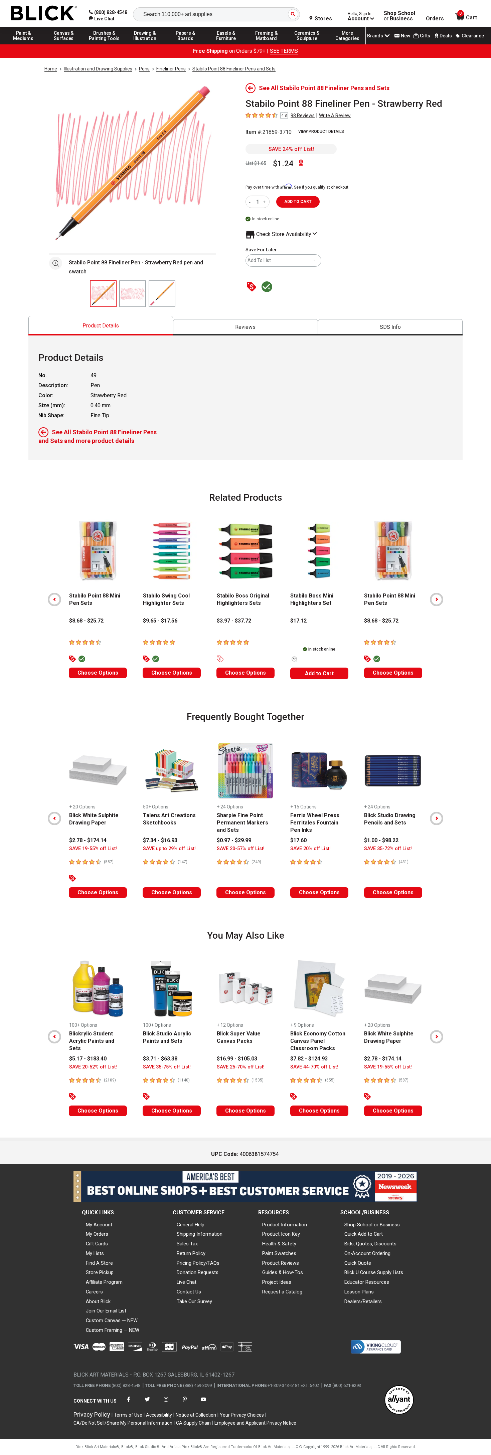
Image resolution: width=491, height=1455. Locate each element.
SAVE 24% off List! (291, 149)
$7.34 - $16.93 (160, 840)
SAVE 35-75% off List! (167, 1067)
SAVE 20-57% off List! (241, 849)
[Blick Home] (44, 13)
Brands (375, 35)
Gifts (425, 35)
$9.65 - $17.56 (160, 621)
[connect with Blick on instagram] (166, 1403)
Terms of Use (128, 1415)
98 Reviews (303, 115)
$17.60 (298, 840)
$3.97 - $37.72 (234, 621)
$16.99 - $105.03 (237, 1058)
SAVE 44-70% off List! (314, 1067)
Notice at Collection (196, 1415)
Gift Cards (97, 1244)
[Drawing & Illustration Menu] (145, 44)
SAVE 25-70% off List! (241, 1067)
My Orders (97, 1234)
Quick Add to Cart (363, 1234)
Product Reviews (280, 1263)
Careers (94, 1292)
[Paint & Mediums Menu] (23, 44)
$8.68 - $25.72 (86, 621)
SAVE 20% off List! (310, 849)
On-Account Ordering (367, 1253)
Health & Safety (279, 1244)
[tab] (100, 325)
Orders (435, 18)
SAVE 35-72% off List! (388, 849)
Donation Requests (197, 1272)
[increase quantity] (265, 201)
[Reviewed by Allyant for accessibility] (399, 1400)
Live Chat (186, 1282)
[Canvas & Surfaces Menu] (64, 44)
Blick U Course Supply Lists (373, 1272)
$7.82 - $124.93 (309, 1058)
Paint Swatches (279, 1253)
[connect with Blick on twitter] (147, 1403)
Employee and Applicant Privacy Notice (255, 1423)
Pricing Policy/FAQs (198, 1263)
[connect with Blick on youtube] (203, 1403)
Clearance (473, 35)
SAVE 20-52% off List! (93, 1067)
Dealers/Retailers (363, 1301)
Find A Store (99, 1263)
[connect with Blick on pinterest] (184, 1403)
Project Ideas (276, 1282)
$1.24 (283, 163)
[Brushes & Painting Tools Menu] (105, 44)
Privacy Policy (91, 1414)
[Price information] (253, 287)
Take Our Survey (194, 1301)
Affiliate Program (104, 1282)
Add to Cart (319, 673)
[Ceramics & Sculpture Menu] (307, 44)
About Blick (98, 1301)
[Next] (436, 599)
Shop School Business (399, 16)
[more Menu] (347, 44)
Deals (446, 35)
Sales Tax (187, 1244)
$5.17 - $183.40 (88, 1058)
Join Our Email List (106, 1311)
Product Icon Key (281, 1234)
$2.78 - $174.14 (88, 840)
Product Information (284, 1225)
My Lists (95, 1253)
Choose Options (97, 673)
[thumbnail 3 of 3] (162, 293)
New (405, 35)
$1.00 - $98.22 (381, 840)
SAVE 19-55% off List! (93, 849)
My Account (99, 1225)
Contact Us (189, 1292)
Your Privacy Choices (242, 1415)
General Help (190, 1225)
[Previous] (54, 599)
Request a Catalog (282, 1292)
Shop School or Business (372, 1225)
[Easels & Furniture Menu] (226, 44)
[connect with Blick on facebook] (128, 1403)
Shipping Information (199, 1234)
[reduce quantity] (251, 201)
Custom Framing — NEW (112, 1330)
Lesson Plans (359, 1292)
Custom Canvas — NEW (112, 1320)
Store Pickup (100, 1272)
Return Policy (191, 1253)
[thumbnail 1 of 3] (103, 293)
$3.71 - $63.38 (160, 1058)
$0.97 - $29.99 (234, 840)
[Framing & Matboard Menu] (267, 44)
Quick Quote (357, 1263)
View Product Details (321, 131)
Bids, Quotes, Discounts (370, 1244)
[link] (102, 18)
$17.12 (298, 621)
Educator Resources (366, 1282)
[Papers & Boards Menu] (185, 44)
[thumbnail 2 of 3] (132, 293)
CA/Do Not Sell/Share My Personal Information (122, 1423)
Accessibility (159, 1415)
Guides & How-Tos (282, 1272)
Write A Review (335, 115)
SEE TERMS (284, 51)
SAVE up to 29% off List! (169, 849)
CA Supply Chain (193, 1423)
